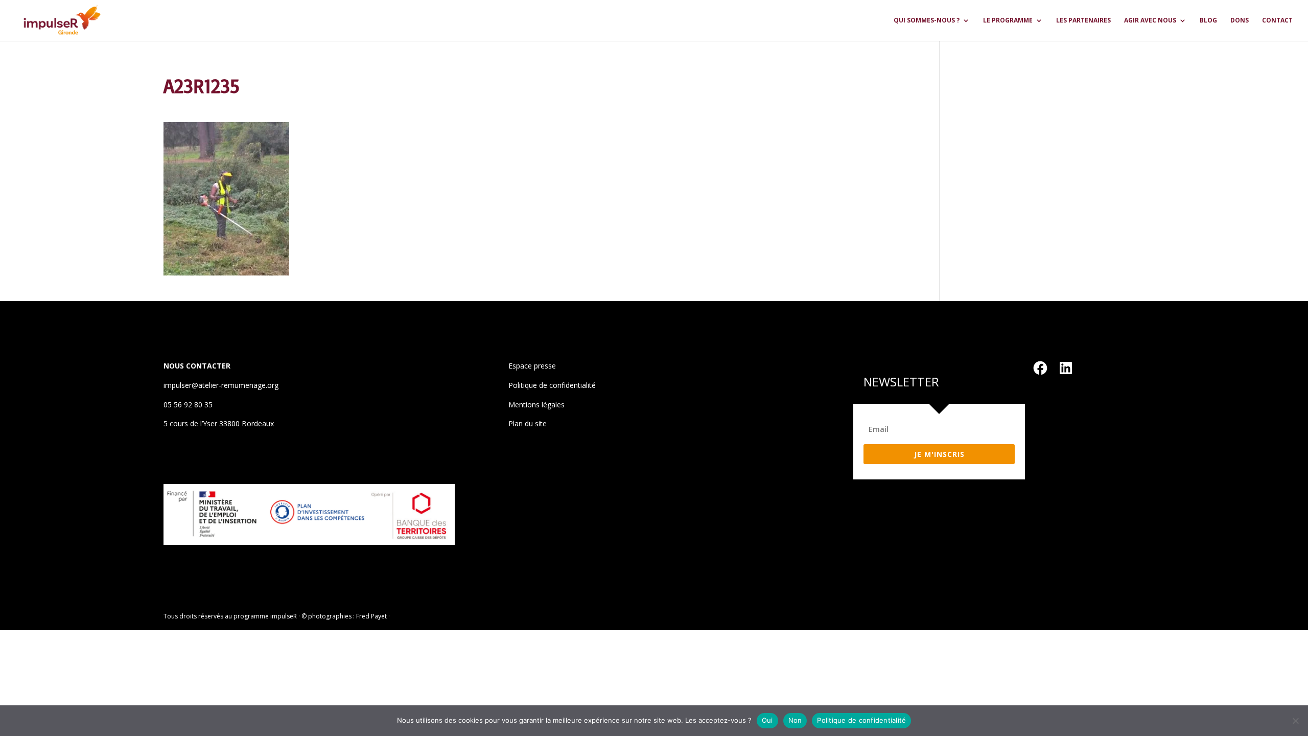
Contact (1277, 21)
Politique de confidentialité (552, 385)
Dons (1239, 21)
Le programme (1008, 21)
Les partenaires (1083, 21)
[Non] (1295, 721)
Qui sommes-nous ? (927, 21)
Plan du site (527, 423)
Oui (767, 720)
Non (795, 720)
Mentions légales (536, 404)
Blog (1208, 21)
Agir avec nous (1150, 21)
